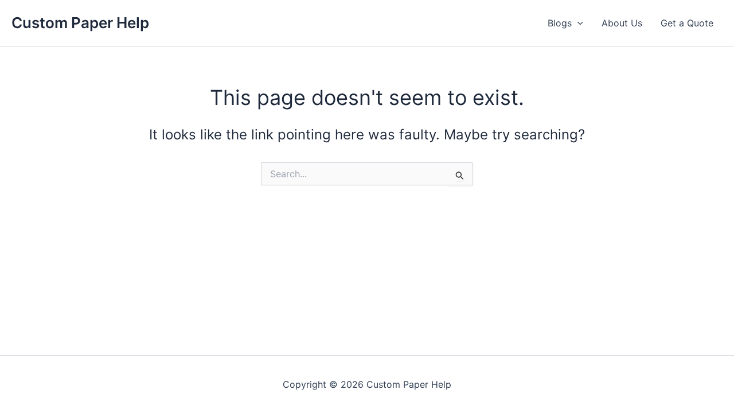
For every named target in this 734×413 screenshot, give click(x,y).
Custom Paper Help (80, 23)
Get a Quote (687, 23)
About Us (622, 23)
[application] (577, 23)
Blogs (560, 23)
